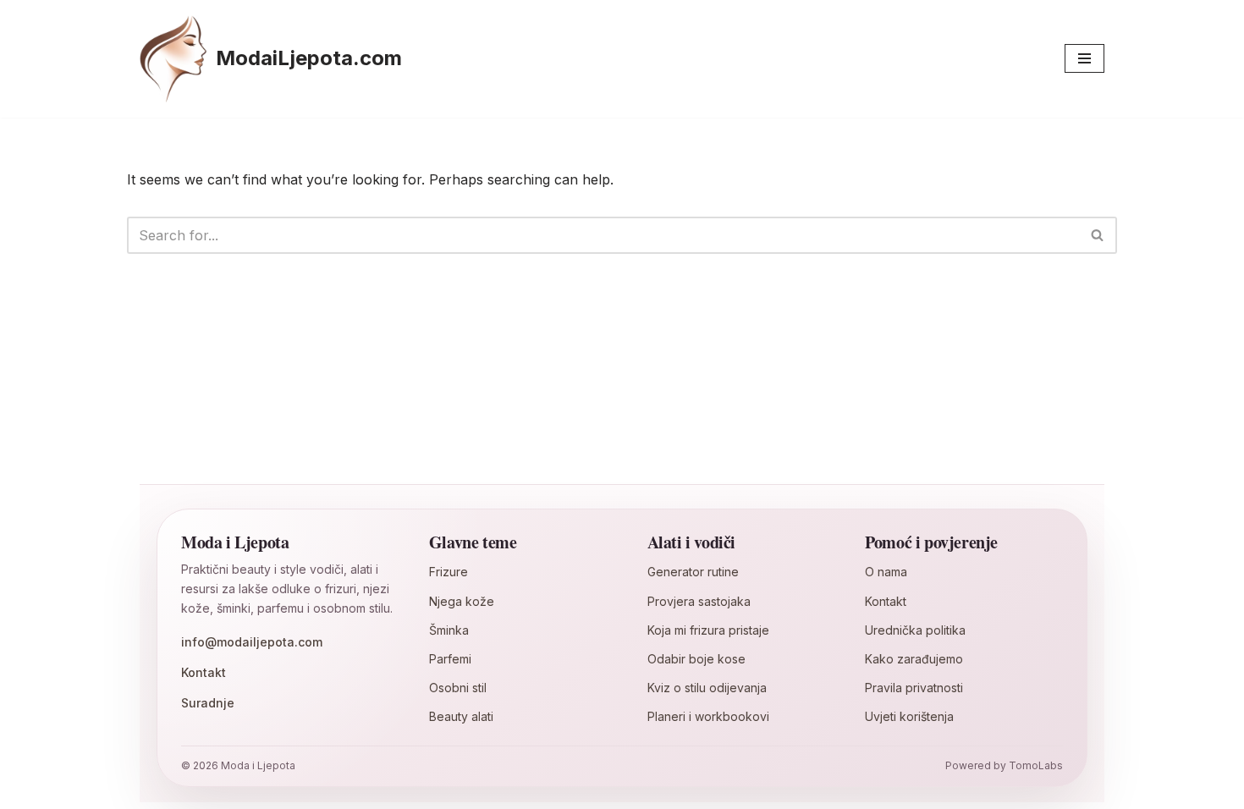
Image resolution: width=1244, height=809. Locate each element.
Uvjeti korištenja (909, 716)
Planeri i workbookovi (708, 716)
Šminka (449, 630)
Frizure (448, 571)
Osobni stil (458, 687)
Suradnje (207, 703)
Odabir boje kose (696, 659)
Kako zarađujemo (914, 659)
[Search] (1098, 235)
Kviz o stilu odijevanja (707, 687)
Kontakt (203, 672)
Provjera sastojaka (699, 601)
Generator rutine (693, 571)
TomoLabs (1036, 765)
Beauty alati (461, 716)
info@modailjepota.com (251, 642)
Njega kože (461, 601)
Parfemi (450, 659)
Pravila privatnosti (914, 687)
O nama (886, 571)
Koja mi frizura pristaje (708, 630)
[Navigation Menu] (1084, 58)
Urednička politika (915, 630)
